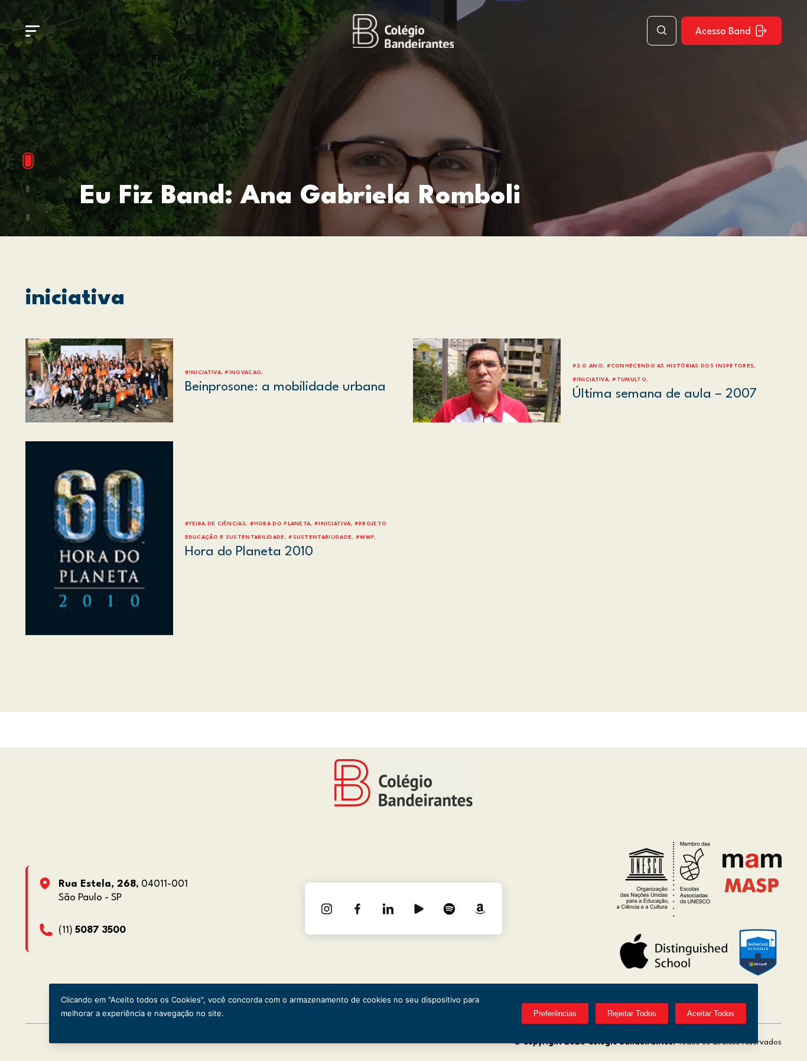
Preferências (555, 1013)
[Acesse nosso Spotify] (449, 908)
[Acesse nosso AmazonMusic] (480, 908)
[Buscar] (661, 31)
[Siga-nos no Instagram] (327, 908)
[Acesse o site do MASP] (752, 885)
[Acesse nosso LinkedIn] (388, 908)
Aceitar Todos (710, 1013)
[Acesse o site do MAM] (752, 865)
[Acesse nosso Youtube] (419, 908)
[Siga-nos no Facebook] (357, 908)
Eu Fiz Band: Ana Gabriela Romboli (300, 196)
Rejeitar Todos (631, 1013)
